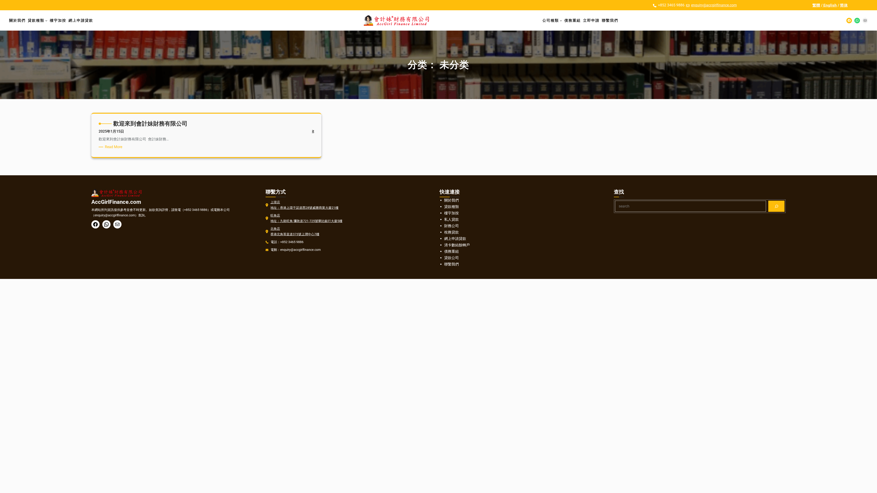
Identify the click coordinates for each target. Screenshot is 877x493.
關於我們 (451, 200)
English (829, 5)
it (313, 131)
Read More (114, 147)
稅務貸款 (451, 232)
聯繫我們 (451, 264)
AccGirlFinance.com (116, 202)
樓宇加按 (451, 213)
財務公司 (451, 226)
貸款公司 (451, 258)
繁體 (816, 5)
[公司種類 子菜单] (561, 20)
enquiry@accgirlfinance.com (714, 5)
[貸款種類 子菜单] (46, 20)
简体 (844, 5)
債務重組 (451, 251)
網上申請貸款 (455, 238)
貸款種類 (451, 207)
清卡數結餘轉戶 (457, 245)
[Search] (776, 206)
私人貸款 (451, 219)
